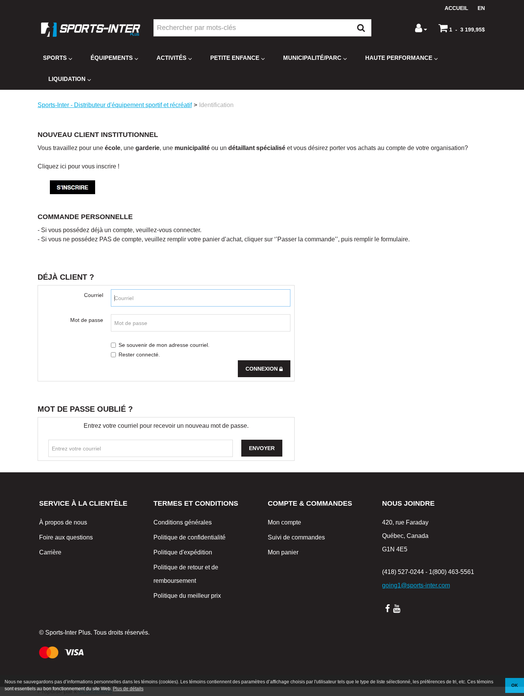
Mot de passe (86, 320)
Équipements (112, 57)
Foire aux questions (66, 537)
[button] (461, 28)
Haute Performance (398, 57)
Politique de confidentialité (189, 537)
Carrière (50, 552)
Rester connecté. (139, 354)
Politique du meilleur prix (187, 595)
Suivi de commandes (296, 537)
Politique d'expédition (182, 552)
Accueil (456, 8)
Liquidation (67, 79)
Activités (171, 57)
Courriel (93, 295)
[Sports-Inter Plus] (90, 29)
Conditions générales (182, 522)
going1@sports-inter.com (416, 585)
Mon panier (283, 552)
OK (514, 685)
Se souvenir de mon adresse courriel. (164, 345)
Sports (55, 57)
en (481, 8)
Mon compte (284, 522)
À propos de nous (63, 522)
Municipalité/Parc (312, 57)
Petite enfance (234, 57)
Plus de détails (128, 688)
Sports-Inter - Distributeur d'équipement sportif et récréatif (115, 105)
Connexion (262, 369)
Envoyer (262, 448)
